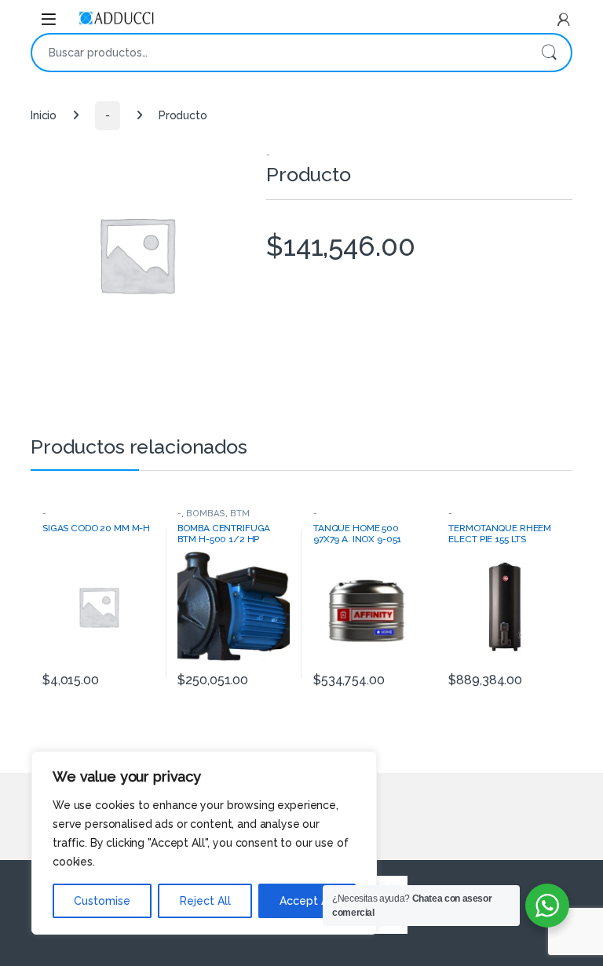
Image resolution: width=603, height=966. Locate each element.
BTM (240, 513)
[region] (204, 843)
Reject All (205, 901)
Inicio (44, 115)
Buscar (549, 53)
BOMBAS (205, 513)
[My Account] (563, 19)
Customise (102, 901)
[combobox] (279, 53)
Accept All (307, 901)
